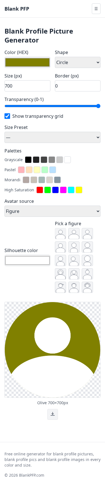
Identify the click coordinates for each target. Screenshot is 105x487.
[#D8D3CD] (49, 180)
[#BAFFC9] (44, 169)
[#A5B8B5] (41, 180)
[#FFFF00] (79, 190)
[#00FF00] (47, 190)
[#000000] (28, 159)
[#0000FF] (55, 190)
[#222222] (36, 159)
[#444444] (44, 159)
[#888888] (51, 159)
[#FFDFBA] (29, 169)
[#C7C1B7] (34, 180)
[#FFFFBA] (37, 169)
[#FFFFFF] (67, 159)
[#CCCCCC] (59, 159)
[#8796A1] (57, 180)
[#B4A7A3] (26, 180)
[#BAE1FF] (52, 169)
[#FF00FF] (63, 190)
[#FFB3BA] (21, 169)
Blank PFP (16, 8)
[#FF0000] (39, 190)
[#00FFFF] (71, 190)
